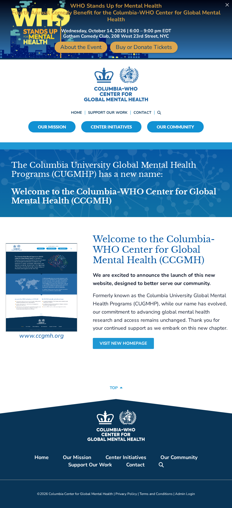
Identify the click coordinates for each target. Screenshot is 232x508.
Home (76, 112)
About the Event (81, 47)
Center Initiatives (111, 126)
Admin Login (185, 494)
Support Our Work (108, 112)
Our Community (175, 126)
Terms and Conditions (156, 494)
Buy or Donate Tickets (144, 47)
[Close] (227, 5)
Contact (142, 112)
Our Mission (52, 126)
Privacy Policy (126, 494)
